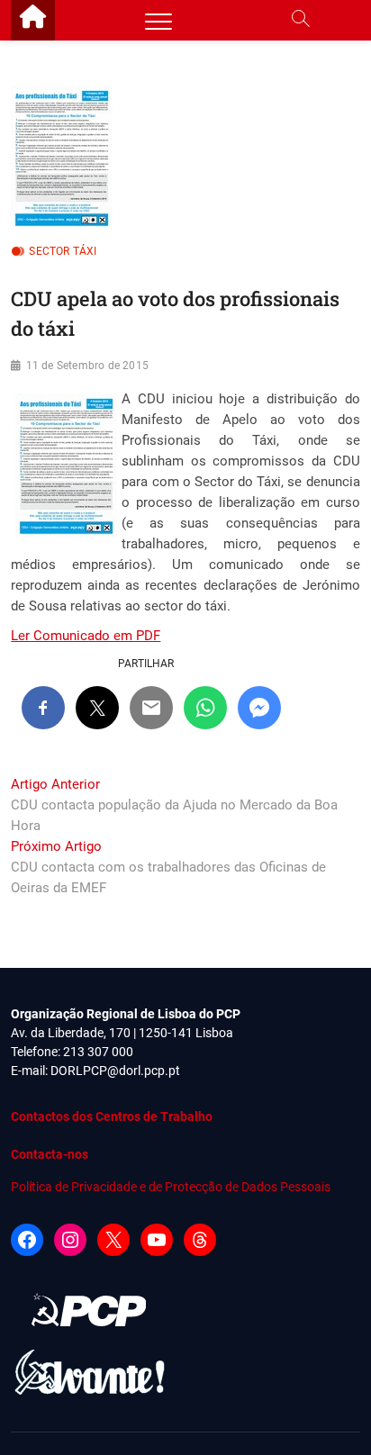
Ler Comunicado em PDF (85, 636)
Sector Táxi (62, 251)
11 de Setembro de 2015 (87, 365)
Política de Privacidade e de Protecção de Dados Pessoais (170, 1186)
